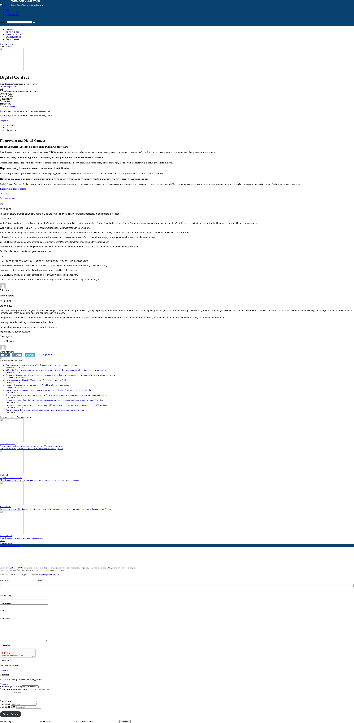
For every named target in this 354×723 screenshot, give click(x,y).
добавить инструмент (10, 545)
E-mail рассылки (13, 34)
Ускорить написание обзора (13, 189)
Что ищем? (5, 580)
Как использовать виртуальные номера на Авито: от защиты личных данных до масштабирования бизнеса (56, 395)
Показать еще (6, 543)
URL (2, 610)
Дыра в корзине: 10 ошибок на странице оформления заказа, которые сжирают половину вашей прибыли (55, 400)
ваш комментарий (84, 721)
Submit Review (10, 714)
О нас (8, 17)
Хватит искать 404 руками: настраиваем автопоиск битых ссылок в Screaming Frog (45, 410)
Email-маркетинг (13, 37)
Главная (9, 29)
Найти (3, 22)
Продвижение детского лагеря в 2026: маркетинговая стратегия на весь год (41, 365)
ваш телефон (6, 603)
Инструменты (12, 12)
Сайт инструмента (8, 106)
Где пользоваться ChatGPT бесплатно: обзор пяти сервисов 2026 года (38, 380)
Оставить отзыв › (8, 198)
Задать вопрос (12, 14)
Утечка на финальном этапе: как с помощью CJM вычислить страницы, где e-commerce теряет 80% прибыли (57, 405)
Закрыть (4, 120)
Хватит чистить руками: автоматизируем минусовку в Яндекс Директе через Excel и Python (49, 390)
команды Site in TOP (13, 568)
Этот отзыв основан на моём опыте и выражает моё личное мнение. (35, 710)
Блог (8, 9)
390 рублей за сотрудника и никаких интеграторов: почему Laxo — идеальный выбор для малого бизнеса (56, 370)
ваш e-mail (45, 721)
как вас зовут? (6, 595)
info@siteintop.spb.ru (50, 574)
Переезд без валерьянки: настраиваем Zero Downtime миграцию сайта (38, 385)
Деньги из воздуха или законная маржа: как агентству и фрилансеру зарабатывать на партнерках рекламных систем (60, 375)
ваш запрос (5, 618)
